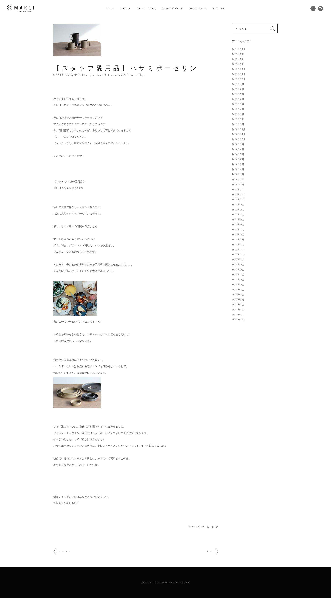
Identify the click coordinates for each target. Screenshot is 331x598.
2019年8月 (238, 209)
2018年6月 (238, 279)
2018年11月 (239, 254)
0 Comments (112, 75)
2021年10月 (239, 79)
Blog (141, 75)
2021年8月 (238, 89)
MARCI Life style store (88, 75)
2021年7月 (238, 94)
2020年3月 (238, 174)
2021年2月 (238, 119)
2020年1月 (238, 184)
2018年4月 (238, 289)
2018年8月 (238, 269)
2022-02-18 (60, 75)
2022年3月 (238, 54)
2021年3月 (238, 114)
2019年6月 (238, 219)
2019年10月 (239, 199)
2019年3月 (238, 234)
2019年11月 (239, 194)
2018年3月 (238, 294)
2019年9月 (238, 204)
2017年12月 (239, 309)
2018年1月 (238, 304)
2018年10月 (239, 259)
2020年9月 (238, 144)
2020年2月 (238, 179)
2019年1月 (238, 244)
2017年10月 (239, 319)
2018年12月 (239, 249)
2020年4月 (238, 169)
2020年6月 (238, 159)
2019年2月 (238, 239)
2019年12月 (239, 189)
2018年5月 (238, 284)
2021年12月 (239, 69)
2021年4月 (238, 109)
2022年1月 (238, 64)
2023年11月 (239, 49)
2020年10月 (239, 139)
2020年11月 (239, 134)
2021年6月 (238, 99)
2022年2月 (238, 59)
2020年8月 (238, 149)
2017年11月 (239, 314)
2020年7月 (238, 154)
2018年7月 (238, 274)
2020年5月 (238, 164)
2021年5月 (238, 104)
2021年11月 (239, 74)
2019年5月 (238, 224)
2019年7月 (238, 214)
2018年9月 (238, 264)
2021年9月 (238, 84)
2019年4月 (238, 229)
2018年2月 (238, 299)
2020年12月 (239, 129)
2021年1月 (238, 124)
